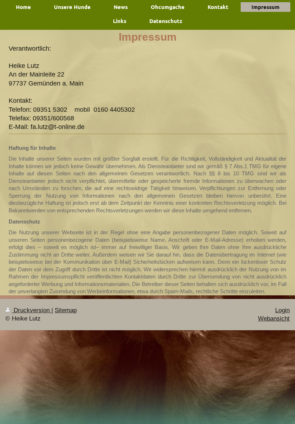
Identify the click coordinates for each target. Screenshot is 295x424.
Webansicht (274, 318)
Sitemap (66, 310)
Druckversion (31, 310)
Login (282, 310)
